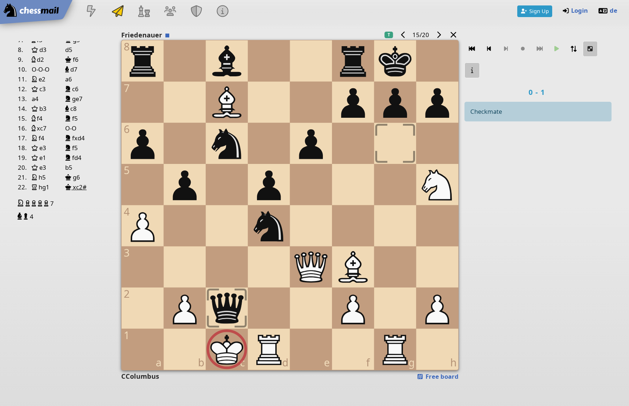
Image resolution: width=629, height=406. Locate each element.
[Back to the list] (453, 35)
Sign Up (539, 11)
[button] (21, 203)
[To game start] (472, 49)
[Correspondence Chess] (117, 11)
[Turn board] (573, 49)
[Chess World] (144, 11)
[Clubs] (196, 11)
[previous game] (403, 35)
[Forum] (170, 11)
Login (579, 10)
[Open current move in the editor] (590, 49)
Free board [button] (441, 376)
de (613, 10)
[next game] (439, 35)
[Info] (223, 11)
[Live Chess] (91, 11)
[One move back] (489, 49)
